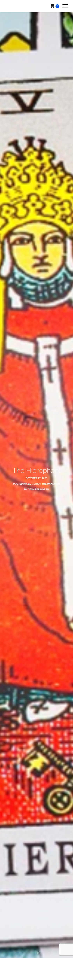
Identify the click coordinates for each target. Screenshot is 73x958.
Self (29, 483)
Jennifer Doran (38, 489)
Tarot (37, 483)
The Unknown (51, 483)
